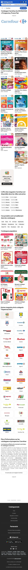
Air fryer (14, 221)
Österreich (9, 551)
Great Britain (23, 553)
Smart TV (3, 227)
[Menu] (26, 2)
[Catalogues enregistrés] (21, 2)
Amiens (5, 210)
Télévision (3, 224)
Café (2, 221)
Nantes (5, 199)
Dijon (14, 205)
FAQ (14, 510)
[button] (23, 2)
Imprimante (20, 221)
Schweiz (3, 553)
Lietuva (5, 554)
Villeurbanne (16, 210)
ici (1, 455)
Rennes (5, 202)
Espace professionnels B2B (14, 532)
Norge (14, 554)
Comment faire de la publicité (14, 530)
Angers (5, 205)
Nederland (10, 554)
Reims (14, 202)
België (18, 551)
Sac (16, 224)
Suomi (18, 553)
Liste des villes (14, 518)
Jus (22, 227)
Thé (8, 227)
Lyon (13, 197)
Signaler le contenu (14, 515)
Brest (5, 207)
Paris (4, 197)
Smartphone (11, 224)
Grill (18, 227)
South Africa (23, 554)
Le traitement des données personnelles (14, 567)
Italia (2, 554)
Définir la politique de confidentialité (14, 561)
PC (10, 221)
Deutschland (8, 553)
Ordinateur (21, 224)
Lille (14, 199)
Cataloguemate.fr (17, 558)
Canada (22, 551)
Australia (14, 551)
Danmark (14, 553)
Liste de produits (14, 520)
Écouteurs (13, 227)
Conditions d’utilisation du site (14, 564)
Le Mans (14, 207)
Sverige (18, 554)
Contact (14, 513)
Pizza (6, 221)
